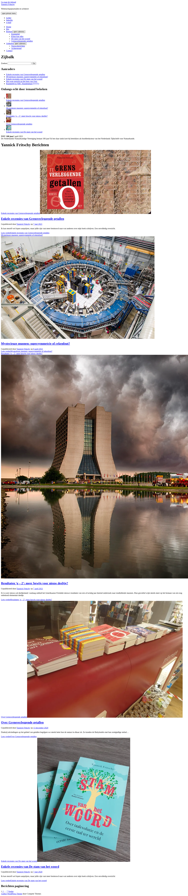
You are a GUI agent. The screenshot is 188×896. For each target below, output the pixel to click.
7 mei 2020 (37, 872)
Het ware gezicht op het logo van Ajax (21, 81)
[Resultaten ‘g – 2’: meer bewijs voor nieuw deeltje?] (8, 114)
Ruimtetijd (15, 34)
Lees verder (25, 233)
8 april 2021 (38, 349)
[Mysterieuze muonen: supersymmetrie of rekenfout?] (8, 106)
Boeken (9, 31)
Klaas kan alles (17, 36)
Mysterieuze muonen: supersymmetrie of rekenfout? (27, 77)
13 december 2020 (40, 728)
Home (8, 27)
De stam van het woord (20, 39)
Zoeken (4, 63)
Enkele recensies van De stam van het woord (24, 79)
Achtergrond (16, 48)
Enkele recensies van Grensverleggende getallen (25, 74)
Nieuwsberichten (18, 46)
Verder (11, 891)
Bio (7, 29)
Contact (9, 51)
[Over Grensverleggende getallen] (8, 122)
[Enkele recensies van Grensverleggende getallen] (8, 98)
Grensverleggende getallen (22, 41)
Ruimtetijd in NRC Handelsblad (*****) (22, 84)
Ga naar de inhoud (8, 2)
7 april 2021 (38, 589)
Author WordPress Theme (11, 894)
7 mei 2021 (37, 224)
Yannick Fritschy (8, 4)
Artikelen (10, 43)
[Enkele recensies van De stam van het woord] (8, 130)
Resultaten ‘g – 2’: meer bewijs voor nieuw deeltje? (27, 116)
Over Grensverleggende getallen (19, 124)
